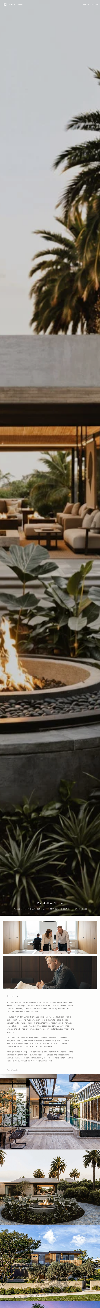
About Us (85, 4)
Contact (94, 4)
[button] (50, 1111)
